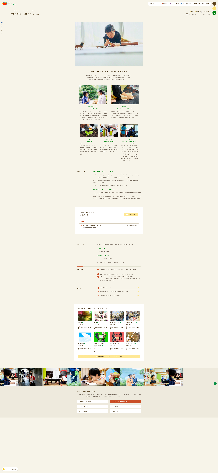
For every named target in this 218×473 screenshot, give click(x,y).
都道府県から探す (132, 214)
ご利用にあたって (207, 11)
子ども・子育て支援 (1, 29)
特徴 (192, 11)
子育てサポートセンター (85, 406)
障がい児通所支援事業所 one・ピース (84, 328)
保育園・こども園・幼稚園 (85, 401)
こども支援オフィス (117, 406)
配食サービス (116, 411)
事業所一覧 (198, 11)
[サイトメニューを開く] (214, 4)
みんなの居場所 (83, 411)
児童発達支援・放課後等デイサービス (121, 401)
